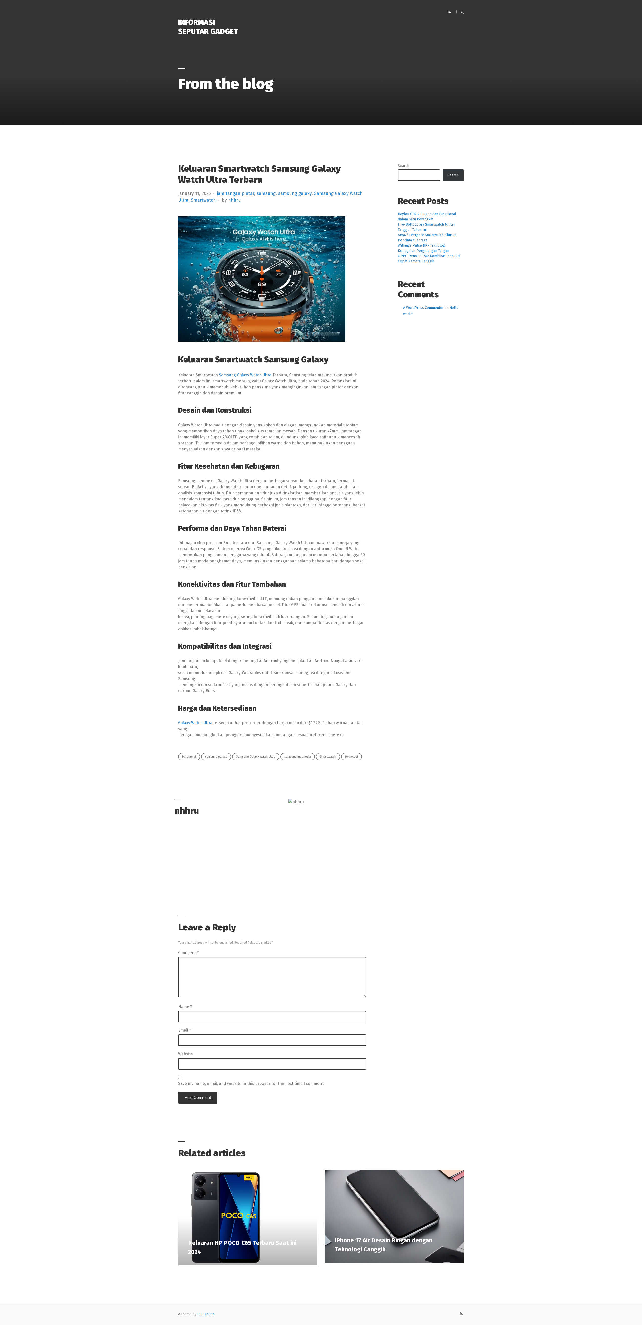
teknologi (351, 756)
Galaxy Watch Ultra (195, 722)
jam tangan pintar (235, 193)
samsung (266, 193)
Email (184, 1030)
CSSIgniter (205, 1314)
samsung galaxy (295, 193)
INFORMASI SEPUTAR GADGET (208, 27)
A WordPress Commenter (423, 308)
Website (185, 1054)
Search (403, 166)
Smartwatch (203, 200)
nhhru (234, 200)
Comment (188, 952)
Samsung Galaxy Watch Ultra (245, 375)
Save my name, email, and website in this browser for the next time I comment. (251, 1083)
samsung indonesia (297, 756)
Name (185, 1006)
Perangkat (189, 756)
